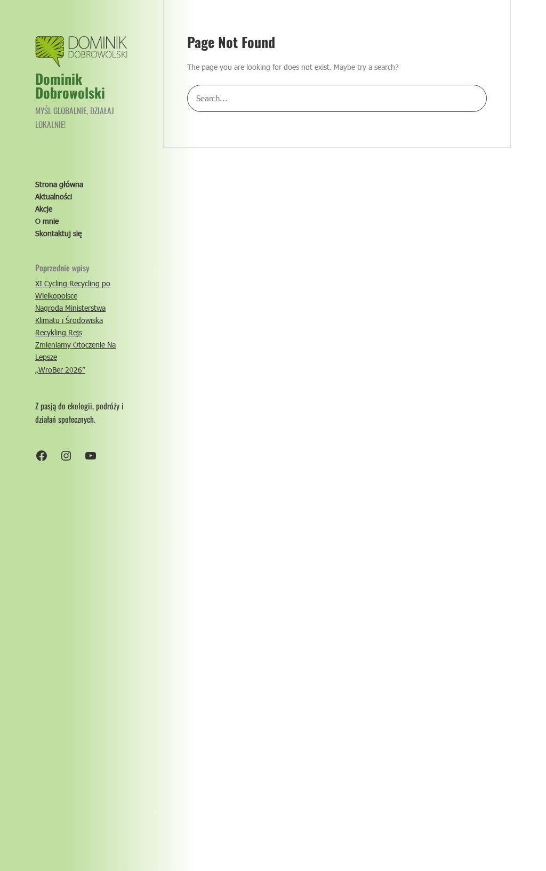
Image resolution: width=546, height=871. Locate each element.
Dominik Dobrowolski (70, 85)
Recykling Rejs (58, 332)
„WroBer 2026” (60, 370)
